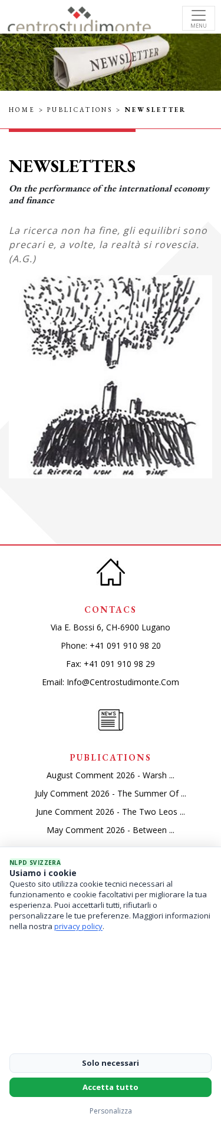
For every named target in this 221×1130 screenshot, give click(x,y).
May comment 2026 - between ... (110, 829)
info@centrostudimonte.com (123, 682)
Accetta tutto (110, 1087)
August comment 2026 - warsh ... (110, 775)
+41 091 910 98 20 (125, 645)
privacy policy (78, 926)
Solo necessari (110, 1063)
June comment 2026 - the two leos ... (110, 811)
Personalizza (111, 1111)
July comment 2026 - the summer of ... (110, 793)
